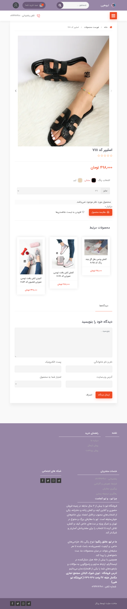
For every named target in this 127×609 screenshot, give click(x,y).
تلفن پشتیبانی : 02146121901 (22, 15)
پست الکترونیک (53, 362)
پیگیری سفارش (110, 489)
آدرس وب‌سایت (104, 377)
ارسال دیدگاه (104, 395)
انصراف (89, 395)
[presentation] (111, 91)
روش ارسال (93, 445)
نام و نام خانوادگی (103, 362)
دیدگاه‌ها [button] (103, 306)
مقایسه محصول (99, 212)
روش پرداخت (92, 450)
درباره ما (94, 440)
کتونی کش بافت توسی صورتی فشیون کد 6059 (31, 280)
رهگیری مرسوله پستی (106, 494)
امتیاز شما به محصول (50, 377)
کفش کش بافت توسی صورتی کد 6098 (63, 274)
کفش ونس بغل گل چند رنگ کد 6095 (96, 261)
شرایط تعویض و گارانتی (105, 484)
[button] (34, 5)
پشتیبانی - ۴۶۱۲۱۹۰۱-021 (106, 479)
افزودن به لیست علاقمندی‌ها (69, 212)
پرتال (97, 603)
